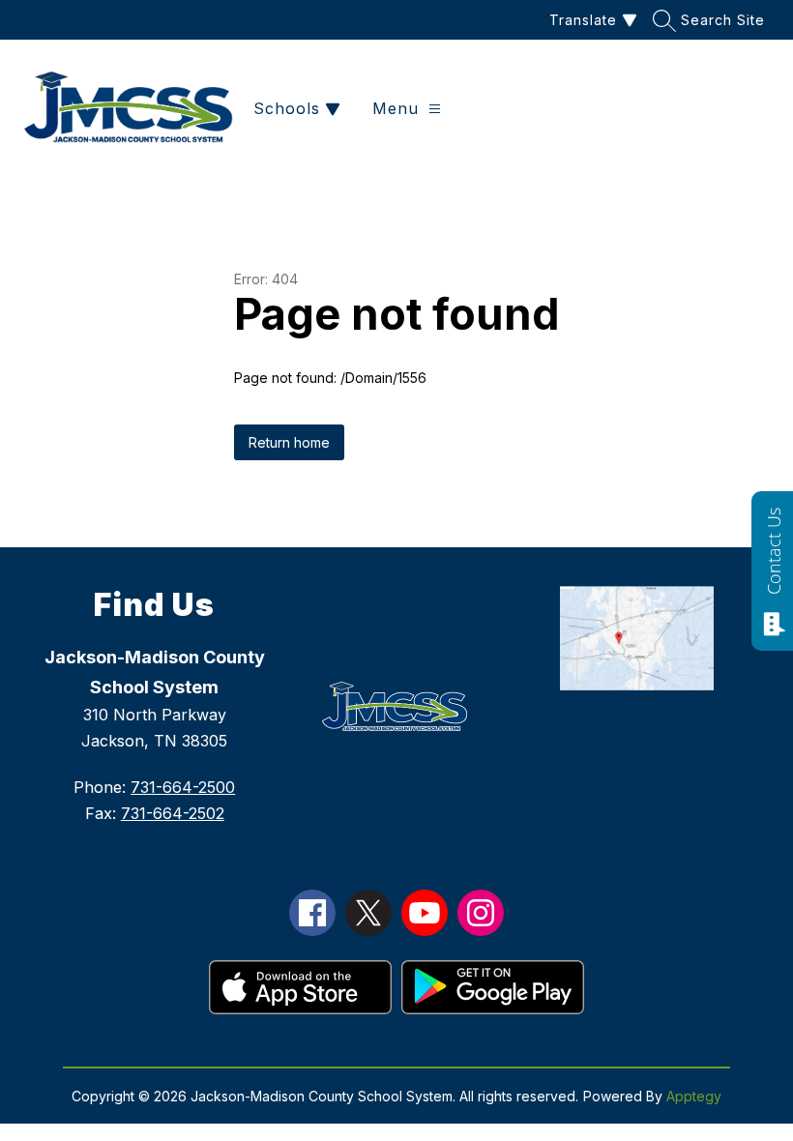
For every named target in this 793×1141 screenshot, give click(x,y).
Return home (289, 442)
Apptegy (693, 1096)
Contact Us (773, 551)
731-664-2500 (183, 787)
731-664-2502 (172, 813)
